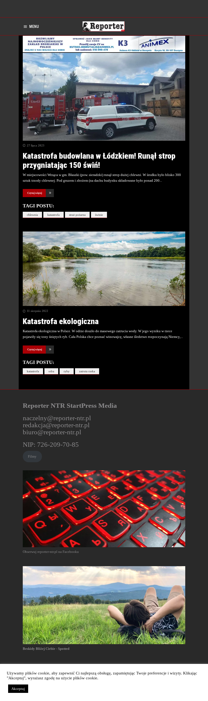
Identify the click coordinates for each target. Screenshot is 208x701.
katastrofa (53, 214)
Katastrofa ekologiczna (61, 321)
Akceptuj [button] (18, 689)
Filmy (32, 456)
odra (51, 371)
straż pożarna (77, 214)
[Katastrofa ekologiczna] (104, 269)
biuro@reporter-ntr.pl (52, 432)
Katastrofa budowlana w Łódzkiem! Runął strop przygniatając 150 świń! (99, 160)
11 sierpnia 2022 (37, 310)
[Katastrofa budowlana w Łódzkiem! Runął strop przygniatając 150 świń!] (104, 97)
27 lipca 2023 (35, 145)
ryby (67, 371)
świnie (99, 214)
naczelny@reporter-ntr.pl (57, 418)
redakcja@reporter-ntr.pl (56, 425)
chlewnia (32, 214)
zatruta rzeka (87, 371)
